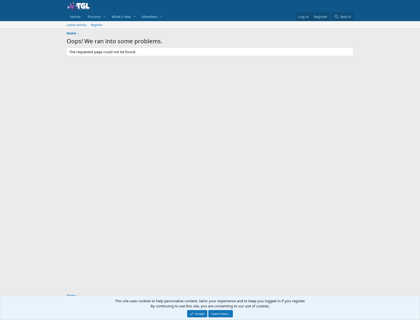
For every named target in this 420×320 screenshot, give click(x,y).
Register (97, 25)
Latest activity (77, 25)
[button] (104, 16)
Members (150, 16)
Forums (94, 16)
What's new (121, 16)
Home (75, 16)
